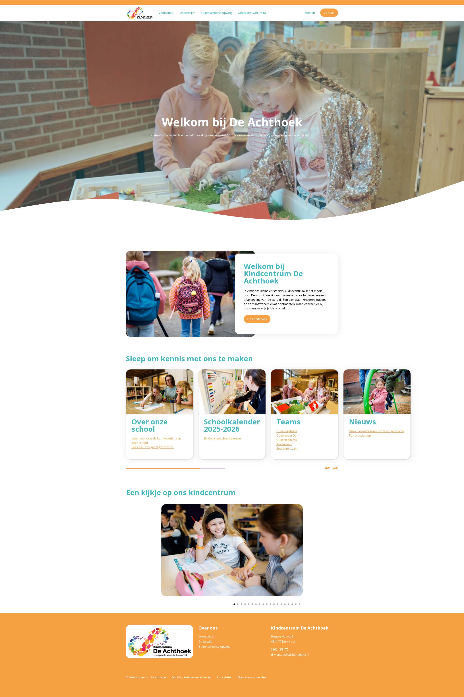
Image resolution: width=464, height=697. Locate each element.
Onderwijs (205, 641)
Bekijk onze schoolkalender (222, 438)
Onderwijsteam (286, 431)
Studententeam (286, 449)
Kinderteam (284, 444)
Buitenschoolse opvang (214, 647)
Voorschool (206, 636)
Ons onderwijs (257, 319)
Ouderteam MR (286, 440)
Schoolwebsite (185, 677)
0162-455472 (279, 649)
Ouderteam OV (286, 435)
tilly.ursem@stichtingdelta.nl (290, 655)
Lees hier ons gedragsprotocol (152, 447)
